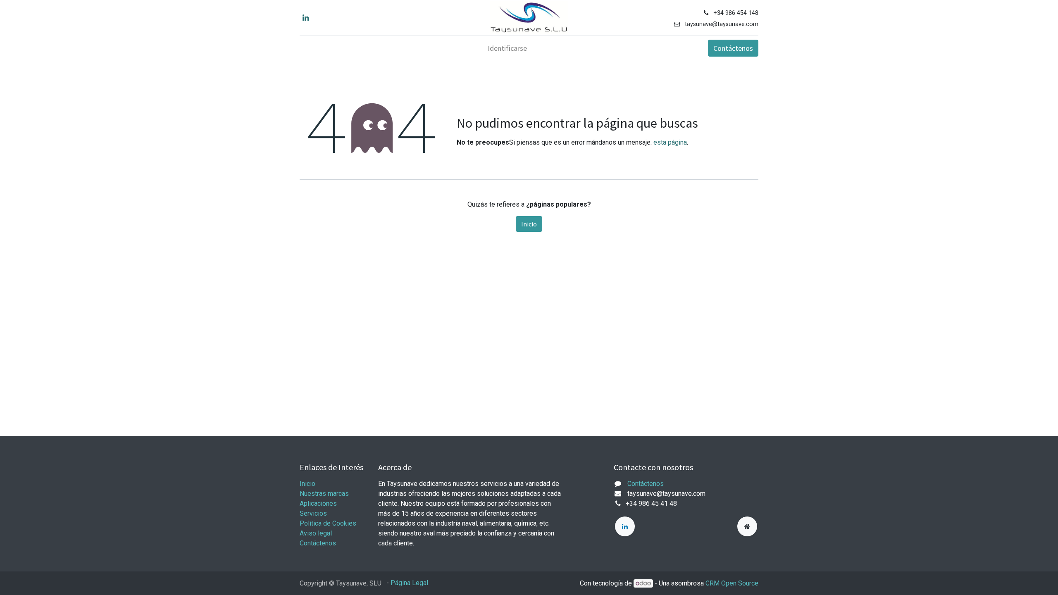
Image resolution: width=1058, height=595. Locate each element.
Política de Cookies (328, 523)
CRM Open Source (731, 583)
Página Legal (409, 583)
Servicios (313, 513)
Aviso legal (316, 533)
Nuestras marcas (324, 493)
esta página (670, 142)
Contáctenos (733, 48)
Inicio (529, 224)
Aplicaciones (318, 503)
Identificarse (507, 48)
